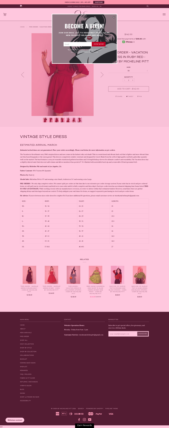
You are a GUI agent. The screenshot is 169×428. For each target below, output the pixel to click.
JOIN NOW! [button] (99, 44)
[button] (114, 17)
